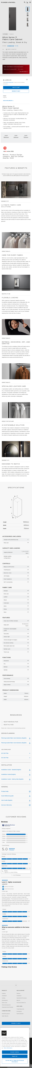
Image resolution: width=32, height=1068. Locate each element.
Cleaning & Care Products (7, 1007)
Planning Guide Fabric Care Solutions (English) (13, 738)
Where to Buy (16, 91)
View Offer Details (23, 71)
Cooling (3, 998)
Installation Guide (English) (8, 774)
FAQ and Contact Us (21, 1002)
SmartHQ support (6, 1013)
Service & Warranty (6, 805)
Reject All (14, 1056)
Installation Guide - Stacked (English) (11, 769)
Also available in (8, 100)
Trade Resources (20, 1009)
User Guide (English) (6, 800)
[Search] (25, 2)
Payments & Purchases (22, 998)
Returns (18, 1000)
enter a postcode (9, 82)
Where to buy (16, 1023)
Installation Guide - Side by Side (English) (12, 779)
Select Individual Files (11, 721)
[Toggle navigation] (30, 2)
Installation (19, 995)
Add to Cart (16, 87)
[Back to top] (16, 985)
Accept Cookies (14, 1052)
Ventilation (4, 995)
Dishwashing (5, 1000)
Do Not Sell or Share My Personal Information (15, 1061)
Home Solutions (20, 1013)
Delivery (18, 993)
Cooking (4, 993)
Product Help (4, 791)
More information (8, 1048)
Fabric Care (4, 1002)
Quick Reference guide (7, 795)
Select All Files (9, 724)
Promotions (19, 1011)
